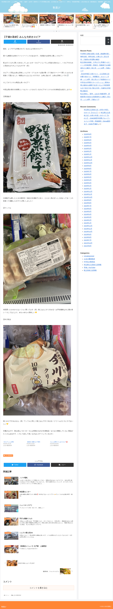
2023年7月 (87, 240)
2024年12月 (88, 191)
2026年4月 (87, 146)
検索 (82, 35)
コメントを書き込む (39, 588)
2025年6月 (87, 174)
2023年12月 (88, 226)
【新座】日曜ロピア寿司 (33, 442)
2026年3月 (87, 148)
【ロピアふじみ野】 (8, 442)
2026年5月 (87, 143)
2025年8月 (87, 168)
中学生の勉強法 (89, 262)
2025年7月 (87, 171)
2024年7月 (87, 206)
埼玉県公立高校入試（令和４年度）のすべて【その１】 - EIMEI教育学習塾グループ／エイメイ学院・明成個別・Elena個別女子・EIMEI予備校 (97, 118)
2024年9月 (87, 200)
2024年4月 (87, 214)
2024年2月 (87, 220)
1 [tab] (54, 31)
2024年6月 (87, 209)
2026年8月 (87, 134)
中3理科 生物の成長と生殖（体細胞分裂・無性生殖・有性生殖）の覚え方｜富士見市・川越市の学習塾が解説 (95, 56)
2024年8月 (87, 203)
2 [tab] (56, 31)
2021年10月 (88, 243)
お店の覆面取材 (9, 455)
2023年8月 (87, 237)
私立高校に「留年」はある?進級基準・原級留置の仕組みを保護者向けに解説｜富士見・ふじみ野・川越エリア (95, 96)
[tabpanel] (11, 21)
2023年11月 (88, 229)
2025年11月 (88, 160)
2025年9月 (87, 166)
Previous (1, 22)
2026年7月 (87, 137)
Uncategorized (89, 256)
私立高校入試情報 (90, 270)
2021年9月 (87, 246)
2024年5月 (87, 211)
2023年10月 (88, 232)
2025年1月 (87, 189)
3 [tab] (59, 31)
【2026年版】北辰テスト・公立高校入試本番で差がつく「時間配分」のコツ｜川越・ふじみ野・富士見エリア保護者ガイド (95, 76)
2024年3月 (87, 217)
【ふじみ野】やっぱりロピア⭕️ (59, 442)
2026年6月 (87, 140)
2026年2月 (87, 151)
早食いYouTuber (89, 267)
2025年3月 (87, 183)
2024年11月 (88, 194)
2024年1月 (87, 223)
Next (112, 22)
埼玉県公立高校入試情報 (92, 265)
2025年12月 (88, 157)
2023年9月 (87, 234)
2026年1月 (87, 154)
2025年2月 (87, 186)
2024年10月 (88, 197)
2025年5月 (87, 177)
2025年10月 (88, 163)
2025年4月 (87, 180)
